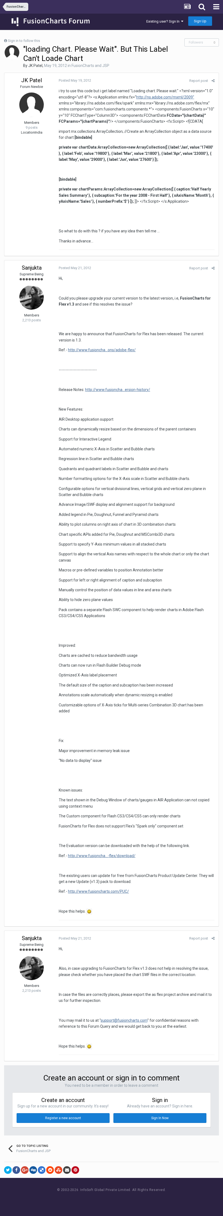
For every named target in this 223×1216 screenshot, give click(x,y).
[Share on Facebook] (16, 1170)
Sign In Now (160, 1118)
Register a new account (63, 1118)
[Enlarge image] (89, 911)
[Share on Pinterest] (75, 1170)
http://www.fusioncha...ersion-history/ (117, 389)
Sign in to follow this (24, 41)
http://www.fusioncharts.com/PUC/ (98, 891)
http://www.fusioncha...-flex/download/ (101, 856)
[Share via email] (67, 1170)
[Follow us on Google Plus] (131, 1200)
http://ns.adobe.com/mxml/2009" (165, 97)
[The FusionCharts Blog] (94, 1200)
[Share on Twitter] (8, 1170)
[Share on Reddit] (50, 1170)
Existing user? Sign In (163, 21)
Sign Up (200, 21)
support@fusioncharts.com (124, 1020)
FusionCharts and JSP (90, 65)
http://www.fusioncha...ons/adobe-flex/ (102, 350)
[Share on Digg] (33, 1170)
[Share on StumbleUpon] (58, 1170)
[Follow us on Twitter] (118, 1200)
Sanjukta (32, 267)
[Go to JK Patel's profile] (12, 52)
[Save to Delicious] (41, 1170)
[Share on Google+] (25, 1170)
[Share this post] (213, 81)
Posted (75, 80)
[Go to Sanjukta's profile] (31, 297)
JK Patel (35, 65)
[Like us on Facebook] (106, 1200)
